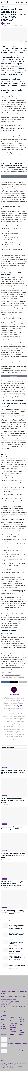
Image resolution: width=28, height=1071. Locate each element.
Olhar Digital (8, 672)
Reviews (12, 1020)
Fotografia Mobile (21, 1024)
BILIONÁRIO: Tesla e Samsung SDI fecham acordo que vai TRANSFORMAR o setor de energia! (12, 883)
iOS (20, 1027)
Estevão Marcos (10, 23)
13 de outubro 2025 (14, 953)
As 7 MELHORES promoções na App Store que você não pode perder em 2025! (13, 855)
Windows (21, 1034)
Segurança (22, 1014)
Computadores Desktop (5, 1033)
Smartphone (22, 1016)
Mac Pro (3, 1026)
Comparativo (13, 1019)
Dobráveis (21, 1019)
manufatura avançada (7, 677)
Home (2, 6)
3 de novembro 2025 (6, 859)
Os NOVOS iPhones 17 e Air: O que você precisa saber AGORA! (17, 942)
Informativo (13, 1023)
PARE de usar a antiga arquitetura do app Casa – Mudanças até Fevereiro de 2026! (13, 772)
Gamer (20, 1026)
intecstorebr (7, 1066)
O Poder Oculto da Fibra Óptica (16, 1050)
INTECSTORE (18, 705)
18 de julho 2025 (13, 930)
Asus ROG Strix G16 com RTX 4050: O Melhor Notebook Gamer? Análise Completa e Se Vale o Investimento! (17, 926)
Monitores (13, 1025)
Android (21, 1017)
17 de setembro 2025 (14, 945)
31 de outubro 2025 (14, 968)
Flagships (21, 1021)
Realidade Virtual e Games (13, 1033)
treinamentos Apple (19, 677)
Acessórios (4, 1014)
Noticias (6, 6)
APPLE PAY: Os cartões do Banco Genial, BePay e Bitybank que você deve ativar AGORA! (12, 912)
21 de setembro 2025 (14, 961)
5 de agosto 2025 (13, 937)
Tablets (21, 1030)
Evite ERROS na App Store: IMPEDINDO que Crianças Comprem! (16, 935)
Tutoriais (21, 1032)
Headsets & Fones (4, 1016)
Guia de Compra (12, 1016)
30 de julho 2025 (6, 25)
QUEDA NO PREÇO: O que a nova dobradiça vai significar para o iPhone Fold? (17, 950)
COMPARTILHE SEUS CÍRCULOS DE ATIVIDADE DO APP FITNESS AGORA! (17, 958)
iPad (2, 1021)
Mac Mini (3, 1024)
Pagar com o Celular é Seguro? (16, 1038)
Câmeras (3, 1031)
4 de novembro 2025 (6, 776)
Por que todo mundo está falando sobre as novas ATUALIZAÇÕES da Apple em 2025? (12, 800)
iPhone (3, 1022)
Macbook (3, 1028)
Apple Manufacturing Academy (12, 675)
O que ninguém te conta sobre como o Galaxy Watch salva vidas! (17, 965)
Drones (12, 1014)
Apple (2, 1019)
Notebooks (13, 1027)
